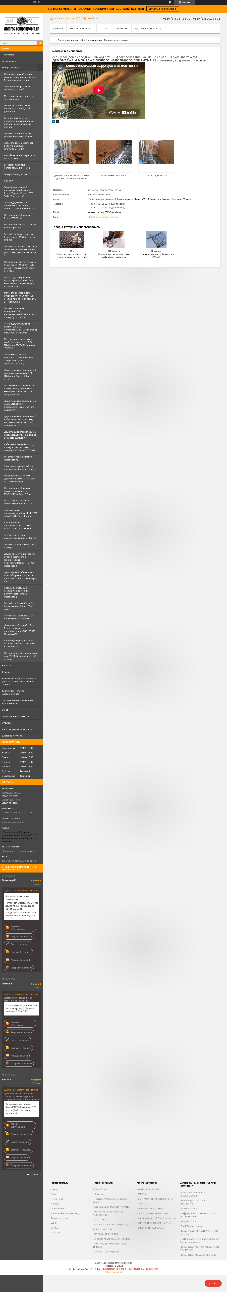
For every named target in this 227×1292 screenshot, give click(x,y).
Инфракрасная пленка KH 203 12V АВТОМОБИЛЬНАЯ (198, 1215)
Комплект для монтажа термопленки (17, 897)
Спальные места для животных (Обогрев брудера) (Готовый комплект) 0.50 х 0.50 (21, 1008)
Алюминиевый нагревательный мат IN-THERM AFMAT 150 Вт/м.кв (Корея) (20, 512)
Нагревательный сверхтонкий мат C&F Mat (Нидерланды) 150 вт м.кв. (20, 655)
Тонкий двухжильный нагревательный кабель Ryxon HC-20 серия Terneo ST (19, 205)
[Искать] (40, 43)
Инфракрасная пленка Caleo (153, 1213)
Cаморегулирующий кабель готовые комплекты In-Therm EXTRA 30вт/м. (19, 643)
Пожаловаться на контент (114, 1269)
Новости (6, 665)
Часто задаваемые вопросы (17, 729)
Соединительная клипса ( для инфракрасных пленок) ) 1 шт (20, 914)
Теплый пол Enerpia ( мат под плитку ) (19, 546)
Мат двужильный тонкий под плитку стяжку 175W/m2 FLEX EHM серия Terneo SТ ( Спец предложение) (19, 390)
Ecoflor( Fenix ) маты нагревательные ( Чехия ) (17, 166)
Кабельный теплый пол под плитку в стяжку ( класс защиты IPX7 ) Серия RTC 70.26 (19, 447)
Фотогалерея (9, 61)
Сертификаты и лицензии (15, 716)
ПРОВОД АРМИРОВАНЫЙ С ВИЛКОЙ (112, 1238)
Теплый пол (100, 1189)
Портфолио (8, 54)
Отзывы (6, 722)
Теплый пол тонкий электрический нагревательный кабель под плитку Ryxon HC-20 (19, 313)
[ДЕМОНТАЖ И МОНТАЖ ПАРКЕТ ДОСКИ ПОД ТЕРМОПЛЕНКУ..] (71, 152)
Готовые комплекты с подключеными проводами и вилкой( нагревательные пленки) (19, 122)
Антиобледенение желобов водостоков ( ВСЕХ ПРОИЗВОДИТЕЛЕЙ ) (19, 145)
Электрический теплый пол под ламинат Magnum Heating (19, 468)
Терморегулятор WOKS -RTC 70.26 (198, 1254)
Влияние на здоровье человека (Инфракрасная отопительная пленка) (19, 681)
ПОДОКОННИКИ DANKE (106, 1234)
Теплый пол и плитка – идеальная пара (14, 692)
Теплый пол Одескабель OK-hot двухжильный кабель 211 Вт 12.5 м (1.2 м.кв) (21, 906)
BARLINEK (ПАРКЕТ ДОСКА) (151, 1227)
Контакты (122, 28)
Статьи (6, 671)
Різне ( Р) (8, 180)
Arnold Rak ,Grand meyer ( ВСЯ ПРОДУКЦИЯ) (19, 157)
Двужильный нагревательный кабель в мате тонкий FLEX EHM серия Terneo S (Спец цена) (20, 374)
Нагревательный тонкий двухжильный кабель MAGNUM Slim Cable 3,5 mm (18, 491)
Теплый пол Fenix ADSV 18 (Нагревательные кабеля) (18, 135)
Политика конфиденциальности (143, 1269)
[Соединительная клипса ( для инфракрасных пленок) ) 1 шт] (72, 239)
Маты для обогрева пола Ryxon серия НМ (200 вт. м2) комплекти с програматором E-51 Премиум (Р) (20, 297)
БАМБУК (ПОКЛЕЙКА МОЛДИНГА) (154, 1222)
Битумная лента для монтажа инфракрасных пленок (114, 255)
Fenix (53, 1194)
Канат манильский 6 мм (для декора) (157, 1218)
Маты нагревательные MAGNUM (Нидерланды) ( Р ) (18, 502)
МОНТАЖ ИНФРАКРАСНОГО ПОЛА (155, 1198)
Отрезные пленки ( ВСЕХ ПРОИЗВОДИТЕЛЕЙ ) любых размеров (18, 108)
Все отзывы (32, 1174)
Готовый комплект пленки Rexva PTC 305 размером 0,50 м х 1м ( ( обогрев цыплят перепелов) (20, 1108)
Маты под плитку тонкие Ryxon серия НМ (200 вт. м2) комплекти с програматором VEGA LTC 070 (19, 282)
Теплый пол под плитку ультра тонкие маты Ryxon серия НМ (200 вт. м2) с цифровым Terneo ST (20, 251)
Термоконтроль (59, 1218)
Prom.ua (128, 1263)
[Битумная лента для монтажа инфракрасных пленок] (114, 239)
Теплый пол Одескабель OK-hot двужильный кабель (19, 617)
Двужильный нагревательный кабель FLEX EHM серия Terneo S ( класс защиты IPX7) (20, 434)
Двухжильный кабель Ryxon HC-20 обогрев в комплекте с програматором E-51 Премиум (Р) (20, 577)
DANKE (54, 1227)
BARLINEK (55, 1232)
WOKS (54, 1222)
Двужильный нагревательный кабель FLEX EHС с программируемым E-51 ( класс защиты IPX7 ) (20, 405)
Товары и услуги (10, 67)
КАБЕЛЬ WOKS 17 (103, 1229)
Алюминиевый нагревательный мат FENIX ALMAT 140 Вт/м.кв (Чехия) (18, 525)
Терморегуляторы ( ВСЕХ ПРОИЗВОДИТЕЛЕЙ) (17, 88)
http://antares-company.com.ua (18, 850)
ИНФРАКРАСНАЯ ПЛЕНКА (150, 1208)
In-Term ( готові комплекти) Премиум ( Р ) (18, 458)
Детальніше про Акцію (162, 8)
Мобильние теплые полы (107, 1251)
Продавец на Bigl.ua (113, 1266)
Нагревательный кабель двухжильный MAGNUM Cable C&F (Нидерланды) (19, 478)
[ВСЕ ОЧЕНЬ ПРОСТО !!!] (114, 152)
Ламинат (99, 1194)
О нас (5, 709)
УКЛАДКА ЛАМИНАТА (148, 1189)
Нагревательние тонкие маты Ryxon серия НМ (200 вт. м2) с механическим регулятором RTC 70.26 (20, 266)
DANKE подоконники (192, 1226)
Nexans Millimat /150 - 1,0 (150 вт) (111, 1224)
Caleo (54, 1189)
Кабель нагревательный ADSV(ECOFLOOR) (193, 1194)
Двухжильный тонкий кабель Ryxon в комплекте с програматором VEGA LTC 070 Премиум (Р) (19, 630)
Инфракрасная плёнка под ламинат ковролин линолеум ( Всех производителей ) (20, 77)
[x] (57, 122)
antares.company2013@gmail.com (19, 860)
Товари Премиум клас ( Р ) (17, 174)
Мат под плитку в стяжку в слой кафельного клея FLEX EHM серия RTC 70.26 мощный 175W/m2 (19, 344)
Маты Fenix (100, 1219)
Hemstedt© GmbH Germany (65, 1213)
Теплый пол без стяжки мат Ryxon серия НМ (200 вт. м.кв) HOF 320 (19, 236)
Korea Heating (58, 1198)
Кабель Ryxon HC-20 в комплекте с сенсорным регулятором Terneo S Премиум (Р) (16, 592)
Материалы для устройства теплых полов (18, 97)
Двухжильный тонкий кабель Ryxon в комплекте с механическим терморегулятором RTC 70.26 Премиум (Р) (19, 559)
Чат (216, 1283)
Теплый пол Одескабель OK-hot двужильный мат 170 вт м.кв (19, 606)
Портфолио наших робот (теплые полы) (80, 40)
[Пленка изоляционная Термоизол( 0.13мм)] (156, 239)
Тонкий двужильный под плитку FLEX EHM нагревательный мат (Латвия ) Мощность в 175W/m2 (20, 328)
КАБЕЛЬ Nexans (189, 1208)
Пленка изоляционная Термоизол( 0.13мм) (156, 255)
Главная (58, 28)
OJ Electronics (57, 1208)
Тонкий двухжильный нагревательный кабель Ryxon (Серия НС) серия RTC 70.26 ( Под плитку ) (18, 192)
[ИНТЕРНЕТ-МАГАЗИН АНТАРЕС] (21, 24)
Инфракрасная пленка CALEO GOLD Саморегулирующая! (199, 1240)
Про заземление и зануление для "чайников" (17, 702)
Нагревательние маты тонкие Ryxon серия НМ (20, 226)
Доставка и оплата (12, 735)
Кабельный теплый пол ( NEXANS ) (112, 1206)
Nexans (55, 1203)
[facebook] (53, 122)
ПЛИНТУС (142, 1203)
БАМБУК (142, 1194)
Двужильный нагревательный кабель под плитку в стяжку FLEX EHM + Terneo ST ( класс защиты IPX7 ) (20, 421)
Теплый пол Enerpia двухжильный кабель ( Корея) (20, 536)
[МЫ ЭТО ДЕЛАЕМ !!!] (156, 152)
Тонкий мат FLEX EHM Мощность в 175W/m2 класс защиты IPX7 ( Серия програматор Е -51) (18, 359)
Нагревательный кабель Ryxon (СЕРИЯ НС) (17, 217)
